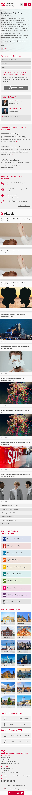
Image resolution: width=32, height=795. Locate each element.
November (19, 725)
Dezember (26, 725)
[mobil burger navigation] (21, 4)
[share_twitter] (18, 793)
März (26, 735)
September (26, 718)
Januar (12, 735)
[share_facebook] (14, 793)
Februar (19, 735)
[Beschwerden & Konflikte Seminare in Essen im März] (25, 4)
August (19, 718)
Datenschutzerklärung (12, 789)
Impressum (24, 789)
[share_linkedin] (22, 793)
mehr (3, 48)
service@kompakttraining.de (21, 776)
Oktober (12, 725)
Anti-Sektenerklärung (18, 785)
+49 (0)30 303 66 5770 (11, 772)
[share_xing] (10, 793)
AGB (8, 785)
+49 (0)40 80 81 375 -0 (11, 761)
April (12, 741)
